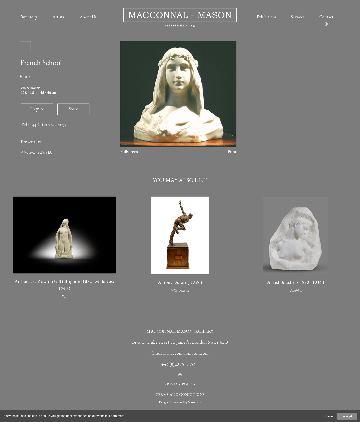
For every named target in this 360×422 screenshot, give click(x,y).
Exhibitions (266, 17)
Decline (329, 415)
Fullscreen (129, 151)
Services (297, 17)
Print (232, 151)
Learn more (116, 415)
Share (73, 109)
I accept (347, 415)
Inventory (28, 17)
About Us (88, 17)
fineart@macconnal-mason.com (180, 353)
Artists (58, 17)
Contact (326, 17)
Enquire (37, 109)
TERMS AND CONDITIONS (180, 394)
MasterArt (194, 402)
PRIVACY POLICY (180, 384)
